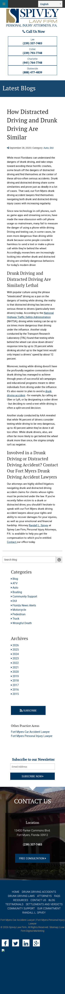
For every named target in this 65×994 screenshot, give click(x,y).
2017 (15, 685)
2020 (15, 672)
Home (15, 891)
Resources (20, 900)
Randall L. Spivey (34, 912)
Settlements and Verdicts (44, 904)
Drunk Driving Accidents (39, 891)
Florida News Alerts (24, 605)
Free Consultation (32, 858)
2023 (15, 658)
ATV (15, 583)
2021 (15, 667)
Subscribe (30, 710)
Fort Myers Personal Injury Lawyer (31, 736)
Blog (15, 579)
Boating (17, 592)
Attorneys (44, 896)
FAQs (57, 896)
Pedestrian (18, 614)
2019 (15, 676)
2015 (15, 694)
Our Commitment (49, 908)
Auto (46, 147)
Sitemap (53, 927)
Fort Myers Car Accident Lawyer (30, 732)
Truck (15, 618)
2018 (15, 680)
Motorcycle (19, 610)
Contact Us (38, 900)
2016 (15, 689)
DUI (52, 147)
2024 (15, 654)
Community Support (24, 596)
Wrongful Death (22, 623)
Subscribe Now (32, 776)
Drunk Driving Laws (21, 896)
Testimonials (14, 904)
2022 (15, 663)
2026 (15, 645)
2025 (15, 649)
